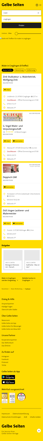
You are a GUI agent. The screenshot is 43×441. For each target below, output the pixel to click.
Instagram (5, 356)
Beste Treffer (7, 70)
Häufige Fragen (7, 307)
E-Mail (8, 90)
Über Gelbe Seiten (10, 315)
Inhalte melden (35, 417)
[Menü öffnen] (40, 5)
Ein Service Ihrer (10, 432)
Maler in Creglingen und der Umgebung (9, 279)
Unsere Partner (8, 335)
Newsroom (6, 320)
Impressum (6, 414)
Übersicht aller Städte (9, 310)
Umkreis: (6, 33)
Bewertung (19, 70)
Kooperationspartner (9, 340)
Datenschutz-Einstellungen (11, 417)
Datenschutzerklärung (21, 414)
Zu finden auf (8, 352)
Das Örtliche (6, 346)
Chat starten (19, 141)
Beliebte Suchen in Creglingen (28, 279)
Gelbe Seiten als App (9, 323)
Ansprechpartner (8, 304)
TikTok (4, 365)
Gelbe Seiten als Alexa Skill (11, 329)
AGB (25, 417)
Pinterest (5, 362)
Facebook (5, 359)
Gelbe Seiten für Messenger (11, 326)
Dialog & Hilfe (8, 299)
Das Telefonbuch (7, 343)
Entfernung (31, 70)
